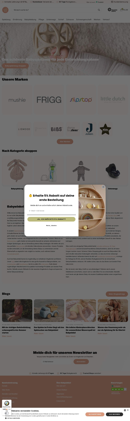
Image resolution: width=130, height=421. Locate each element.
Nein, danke (51, 225)
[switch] (7, 413)
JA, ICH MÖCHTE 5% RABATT (51, 219)
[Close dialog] (103, 187)
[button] (43, 418)
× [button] (127, 410)
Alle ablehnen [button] (114, 414)
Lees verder (62, 416)
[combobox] (125, 410)
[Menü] (10, 401)
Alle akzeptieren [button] (95, 414)
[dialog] (65, 414)
